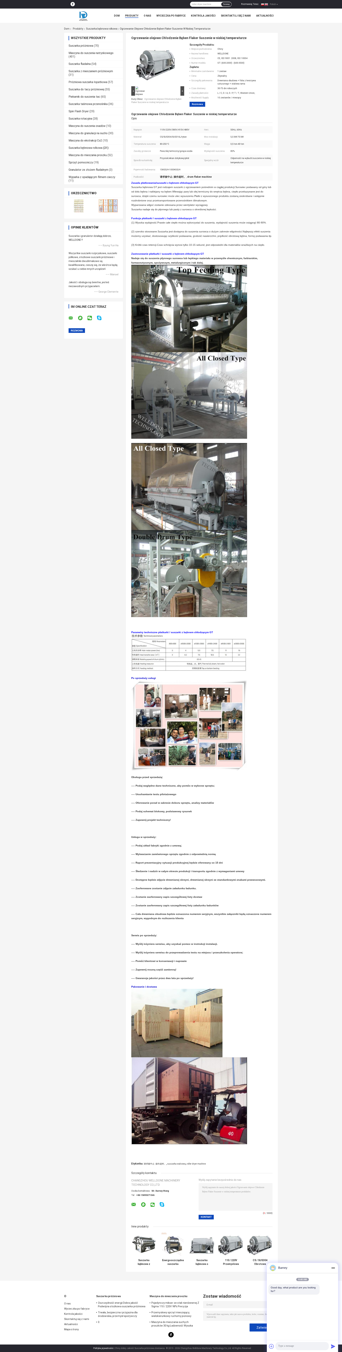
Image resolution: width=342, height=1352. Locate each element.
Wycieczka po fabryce (171, 15)
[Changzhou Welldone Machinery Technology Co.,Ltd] (83, 15)
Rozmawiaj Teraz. (250, 4)
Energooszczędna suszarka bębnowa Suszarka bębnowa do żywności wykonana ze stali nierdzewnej (173, 1262)
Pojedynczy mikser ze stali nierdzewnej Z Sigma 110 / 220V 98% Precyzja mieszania (175, 1305)
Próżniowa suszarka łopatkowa (88, 82)
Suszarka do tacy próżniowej (86, 89)
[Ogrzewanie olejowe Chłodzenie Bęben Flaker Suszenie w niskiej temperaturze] (156, 64)
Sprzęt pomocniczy (81, 162)
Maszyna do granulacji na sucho (88, 133)
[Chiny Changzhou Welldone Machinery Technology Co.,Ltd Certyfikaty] (79, 205)
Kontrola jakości (203, 15)
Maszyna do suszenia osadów (87, 126)
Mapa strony (71, 1329)
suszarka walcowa (176, 1164)
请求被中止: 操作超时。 (155, 1164)
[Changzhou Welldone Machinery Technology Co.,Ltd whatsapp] (82, 318)
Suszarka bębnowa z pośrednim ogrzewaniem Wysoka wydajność (144, 1262)
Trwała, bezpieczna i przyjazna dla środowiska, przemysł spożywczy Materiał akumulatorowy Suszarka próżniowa (118, 1314)
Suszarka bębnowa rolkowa (101, 28)
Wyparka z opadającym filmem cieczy (92, 177)
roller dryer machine (196, 1164)
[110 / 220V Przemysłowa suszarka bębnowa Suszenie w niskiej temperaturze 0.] (230, 1244)
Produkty (131, 15)
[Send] (333, 1346)
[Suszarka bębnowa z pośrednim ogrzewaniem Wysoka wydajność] (143, 1244)
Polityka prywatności (103, 1348)
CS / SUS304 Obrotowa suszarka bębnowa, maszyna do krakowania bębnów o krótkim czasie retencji (260, 1262)
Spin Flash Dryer (79, 111)
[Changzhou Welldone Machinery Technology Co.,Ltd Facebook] (72, 4)
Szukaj (226, 4)
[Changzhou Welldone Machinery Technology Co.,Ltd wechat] (91, 318)
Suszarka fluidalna (80, 64)
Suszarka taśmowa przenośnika (88, 104)
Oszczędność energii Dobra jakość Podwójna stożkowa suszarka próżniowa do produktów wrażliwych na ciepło (122, 1305)
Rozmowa (197, 104)
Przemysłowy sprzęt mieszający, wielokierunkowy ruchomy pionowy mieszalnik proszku (171, 1314)
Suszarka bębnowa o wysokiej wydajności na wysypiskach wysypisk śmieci (201, 1262)
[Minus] (333, 1268)
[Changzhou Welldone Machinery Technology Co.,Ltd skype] (101, 318)
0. (99, 1322)
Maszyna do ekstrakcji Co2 (85, 140)
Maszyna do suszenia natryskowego (91, 53)
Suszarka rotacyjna (80, 118)
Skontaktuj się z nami (236, 15)
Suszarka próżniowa (81, 45)
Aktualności (265, 15)
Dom (117, 15)
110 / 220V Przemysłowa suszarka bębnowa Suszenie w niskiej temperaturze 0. (231, 1262)
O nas (147, 15)
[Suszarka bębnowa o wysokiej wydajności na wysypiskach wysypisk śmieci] (201, 1244)
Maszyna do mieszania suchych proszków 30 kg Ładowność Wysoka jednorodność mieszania (172, 1324)
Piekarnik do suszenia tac (84, 96)
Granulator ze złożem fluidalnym (88, 169)
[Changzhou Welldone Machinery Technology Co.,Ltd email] (73, 318)
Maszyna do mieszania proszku (88, 155)
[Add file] (271, 1346)
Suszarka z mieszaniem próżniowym (91, 71)
